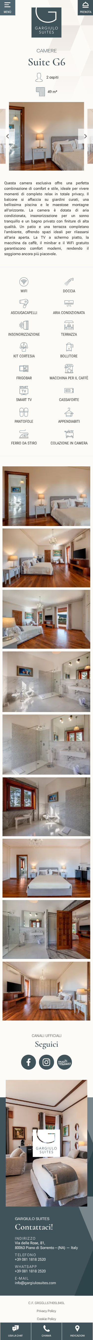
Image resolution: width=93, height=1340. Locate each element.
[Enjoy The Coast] (64, 1062)
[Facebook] (28, 1062)
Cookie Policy (46, 1319)
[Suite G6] (46, 496)
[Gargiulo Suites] (46, 22)
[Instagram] (46, 1062)
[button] (7, 7)
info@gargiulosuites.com (35, 1283)
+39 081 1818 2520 (30, 1259)
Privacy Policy (46, 1311)
